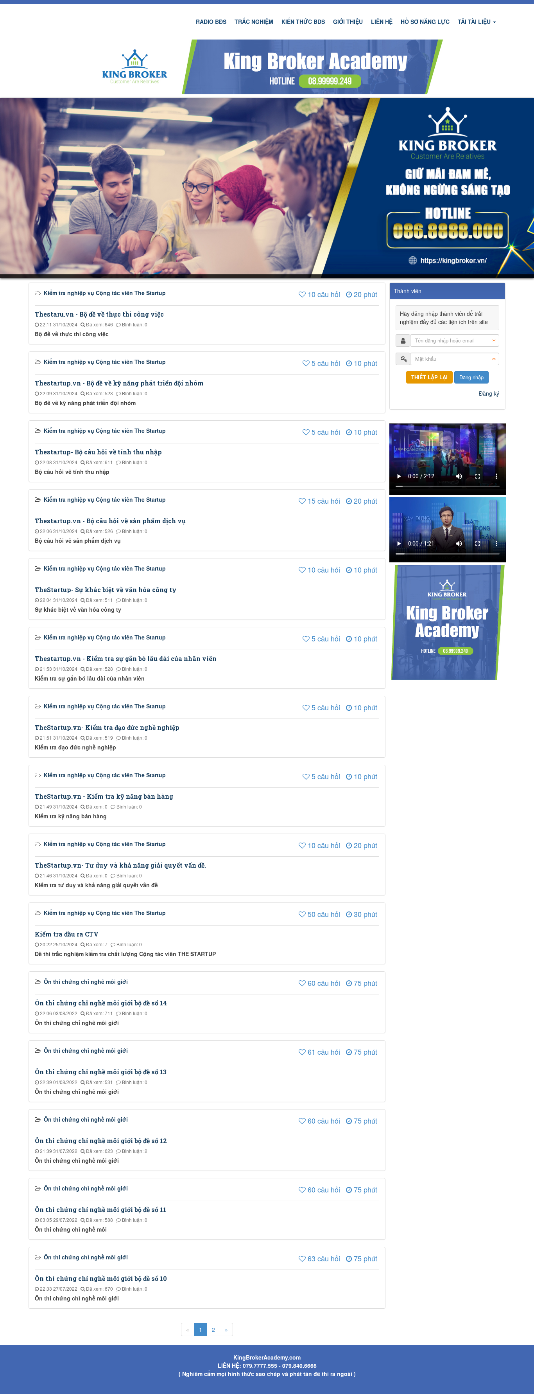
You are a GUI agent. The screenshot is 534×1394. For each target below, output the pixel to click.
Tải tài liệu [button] (475, 21)
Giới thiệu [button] (348, 21)
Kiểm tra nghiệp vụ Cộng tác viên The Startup (105, 293)
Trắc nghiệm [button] (254, 21)
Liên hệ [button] (381, 21)
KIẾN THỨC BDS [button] (303, 21)
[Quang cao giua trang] (267, 66)
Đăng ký (489, 393)
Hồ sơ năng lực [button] (425, 21)
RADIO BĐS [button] (211, 21)
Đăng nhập (471, 377)
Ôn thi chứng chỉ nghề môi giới (86, 981)
